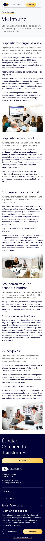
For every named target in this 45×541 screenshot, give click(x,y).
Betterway (35, 209)
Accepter (33, 531)
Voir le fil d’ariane (8, 12)
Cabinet (6, 491)
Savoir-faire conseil (12, 505)
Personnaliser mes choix (22, 537)
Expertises (8, 498)
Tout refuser (12, 531)
